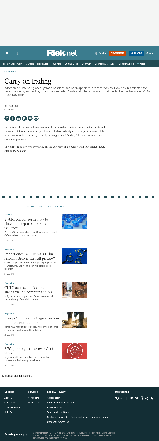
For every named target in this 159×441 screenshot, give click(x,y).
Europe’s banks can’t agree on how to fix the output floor (31, 320)
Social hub (147, 398)
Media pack (34, 402)
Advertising (33, 397)
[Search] (16, 53)
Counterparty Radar (105, 64)
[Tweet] (6, 118)
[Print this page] (36, 118)
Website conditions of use (60, 402)
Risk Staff (13, 105)
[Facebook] (12, 118)
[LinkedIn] (18, 118)
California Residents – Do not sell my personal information (77, 417)
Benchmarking (126, 64)
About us (9, 397)
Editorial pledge (12, 407)
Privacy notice (54, 407)
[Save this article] (24, 118)
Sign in (150, 53)
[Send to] (30, 118)
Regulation (42, 64)
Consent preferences (58, 422)
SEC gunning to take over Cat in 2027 (29, 350)
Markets (29, 64)
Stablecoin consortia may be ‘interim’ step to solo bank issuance (26, 223)
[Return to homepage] (62, 55)
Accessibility (53, 397)
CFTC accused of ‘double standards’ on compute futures (28, 289)
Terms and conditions (58, 412)
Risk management (12, 64)
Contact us (10, 402)
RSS (152, 398)
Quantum (86, 64)
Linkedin (122, 398)
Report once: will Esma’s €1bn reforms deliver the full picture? (29, 256)
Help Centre (10, 412)
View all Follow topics (117, 398)
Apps (142, 398)
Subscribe (136, 53)
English (103, 53)
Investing (56, 64)
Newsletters (117, 53)
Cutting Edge (71, 64)
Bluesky (137, 398)
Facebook (127, 398)
